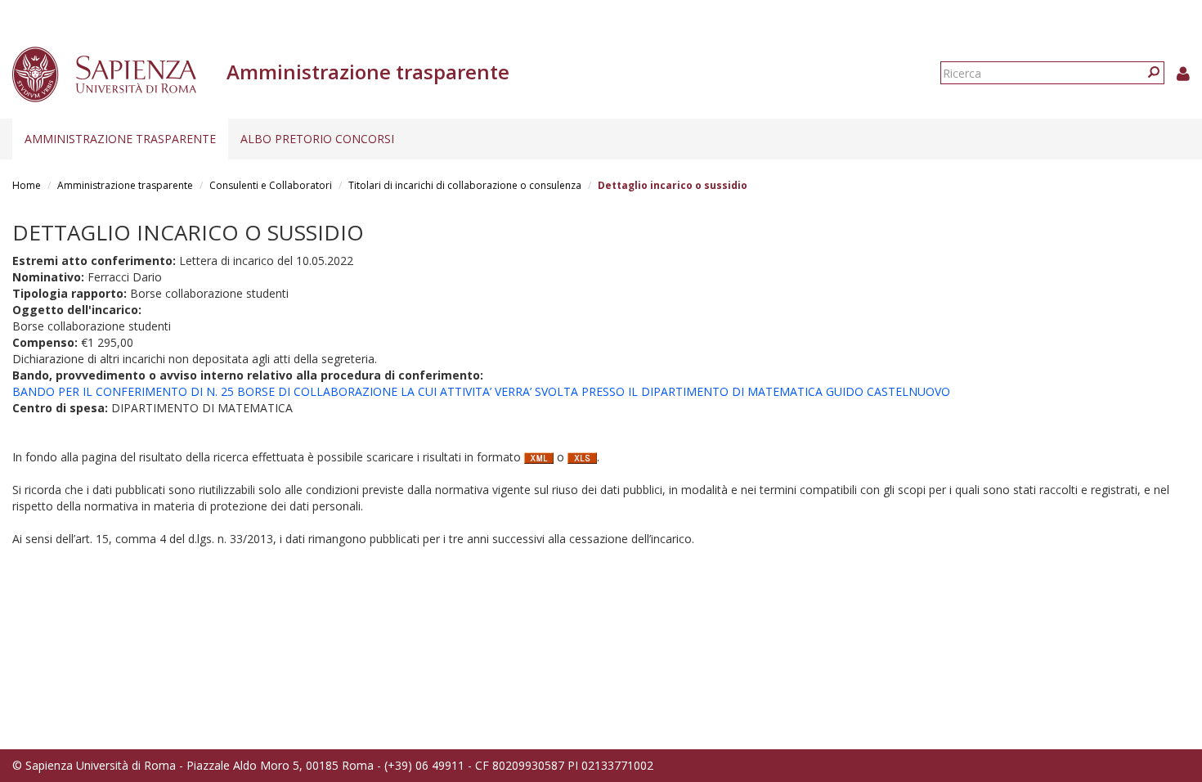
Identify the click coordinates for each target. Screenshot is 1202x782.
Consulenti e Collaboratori (270, 185)
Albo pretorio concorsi (317, 138)
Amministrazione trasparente (120, 138)
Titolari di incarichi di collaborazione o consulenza (464, 185)
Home (26, 185)
